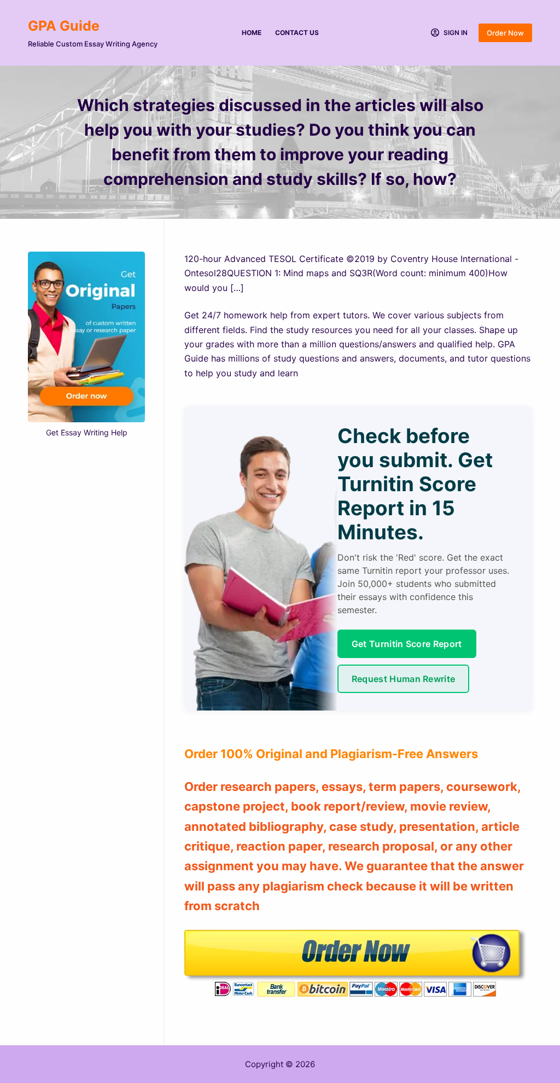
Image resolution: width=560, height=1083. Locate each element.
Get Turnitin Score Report (407, 643)
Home (251, 32)
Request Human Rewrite (404, 678)
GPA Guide (64, 26)
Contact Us (297, 32)
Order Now (505, 32)
